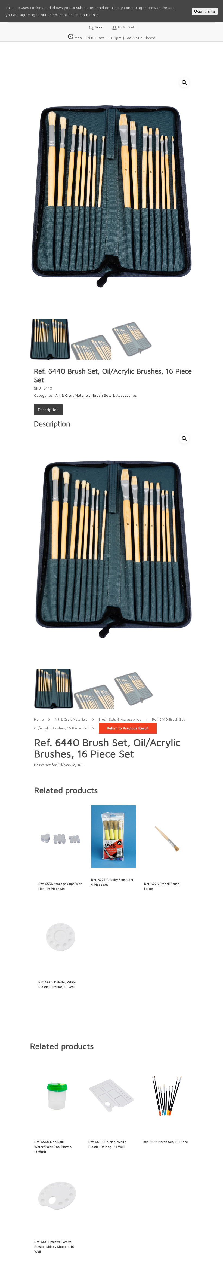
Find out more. (87, 14)
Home (39, 719)
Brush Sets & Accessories (115, 395)
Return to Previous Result (127, 728)
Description (48, 409)
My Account (125, 27)
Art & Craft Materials (73, 395)
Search (99, 27)
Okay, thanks (204, 11)
